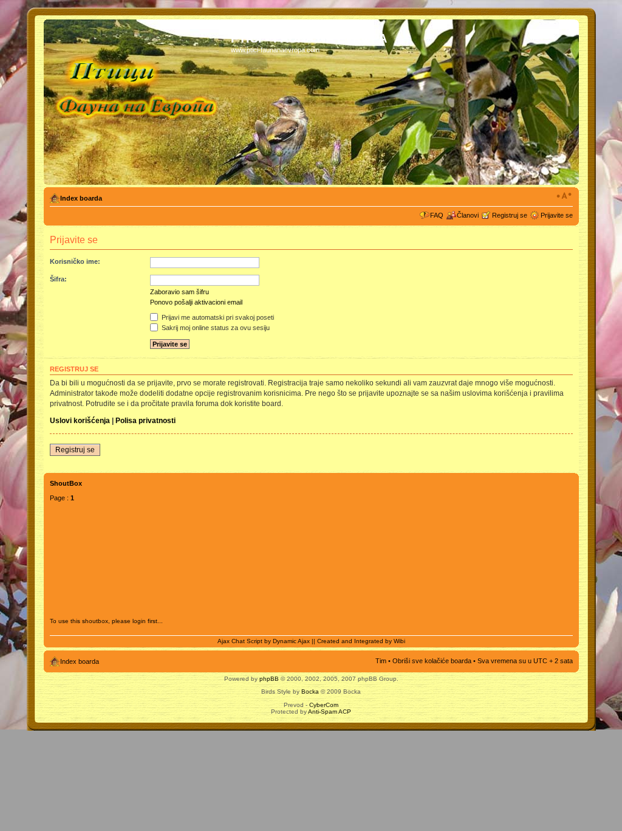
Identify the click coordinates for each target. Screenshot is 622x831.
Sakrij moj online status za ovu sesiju (215, 327)
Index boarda (81, 198)
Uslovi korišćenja (80, 420)
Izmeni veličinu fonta (564, 195)
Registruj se (509, 215)
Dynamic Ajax (291, 641)
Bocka (310, 691)
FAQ (436, 215)
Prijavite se (557, 215)
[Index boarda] (139, 102)
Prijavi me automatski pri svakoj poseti (217, 317)
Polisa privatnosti (145, 420)
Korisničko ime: (75, 261)
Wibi (399, 641)
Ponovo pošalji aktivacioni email (196, 302)
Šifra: (58, 279)
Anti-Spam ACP (329, 711)
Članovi (468, 215)
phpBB (269, 678)
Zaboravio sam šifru (179, 291)
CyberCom (323, 705)
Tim (380, 660)
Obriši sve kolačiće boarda (431, 660)
